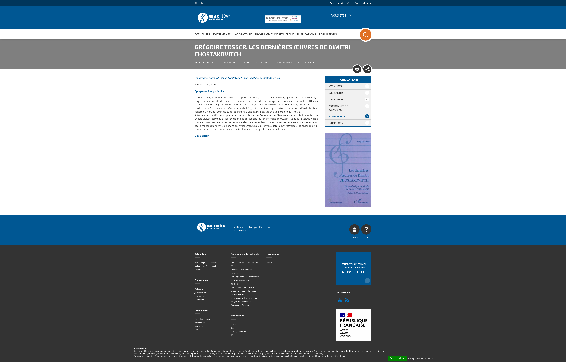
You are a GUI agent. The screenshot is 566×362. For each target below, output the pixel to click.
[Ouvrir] (367, 86)
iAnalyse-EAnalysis (238, 294)
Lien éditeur (202, 135)
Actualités (202, 34)
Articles (234, 324)
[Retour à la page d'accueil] (213, 16)
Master (269, 262)
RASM (197, 62)
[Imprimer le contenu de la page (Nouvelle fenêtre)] (357, 69)
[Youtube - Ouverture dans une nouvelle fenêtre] (196, 2)
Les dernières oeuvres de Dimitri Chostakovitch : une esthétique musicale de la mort (237, 78)
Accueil (211, 62)
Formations (328, 34)
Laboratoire (242, 34)
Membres (199, 326)
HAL (232, 335)
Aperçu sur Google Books (209, 91)
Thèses (197, 329)
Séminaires (199, 299)
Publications (306, 34)
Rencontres (199, 296)
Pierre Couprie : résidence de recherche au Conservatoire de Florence (207, 266)
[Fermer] (367, 116)
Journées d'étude (201, 292)
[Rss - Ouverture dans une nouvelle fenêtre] (201, 2)
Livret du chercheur (202, 319)
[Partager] (367, 69)
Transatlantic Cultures (240, 305)
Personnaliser (397, 358)
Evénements (222, 34)
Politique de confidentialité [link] (420, 358)
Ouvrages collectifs (238, 331)
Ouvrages (247, 62)
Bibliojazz (234, 284)
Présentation (200, 322)
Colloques (199, 289)
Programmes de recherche (274, 34)
